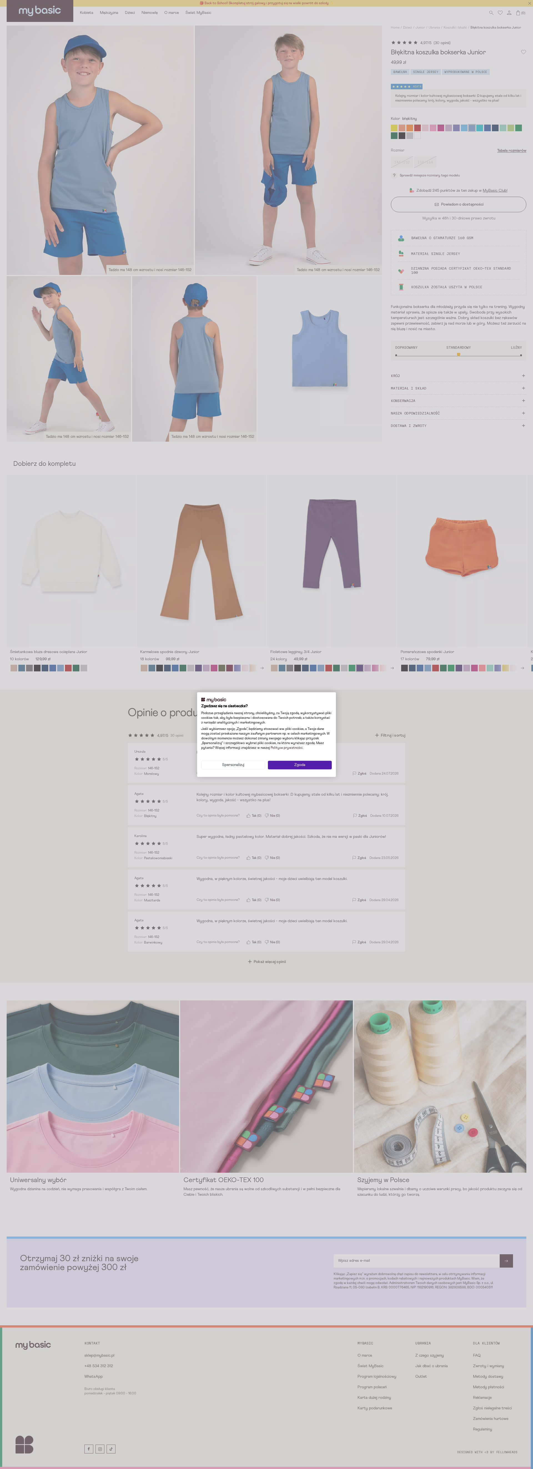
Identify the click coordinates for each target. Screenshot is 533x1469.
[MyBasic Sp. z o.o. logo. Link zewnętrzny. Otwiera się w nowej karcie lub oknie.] (213, 699)
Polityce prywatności (287, 748)
